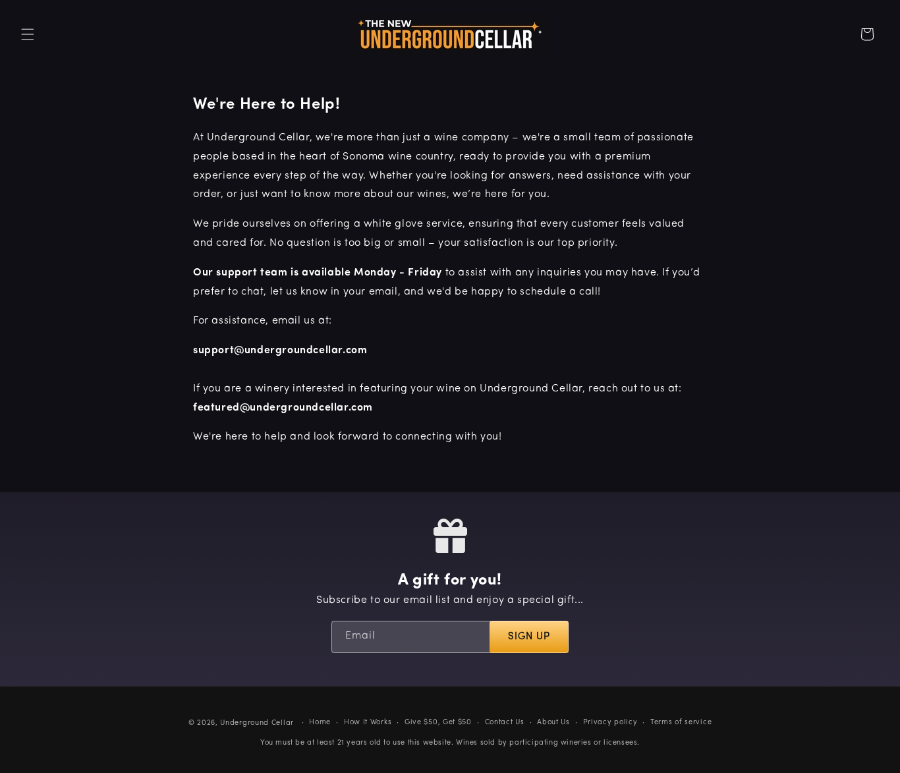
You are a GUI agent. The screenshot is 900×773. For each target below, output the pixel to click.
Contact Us (504, 722)
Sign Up (529, 637)
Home (320, 722)
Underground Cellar (257, 723)
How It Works (367, 722)
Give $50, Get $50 (438, 722)
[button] (27, 34)
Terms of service (681, 722)
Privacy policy (610, 722)
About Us (553, 722)
